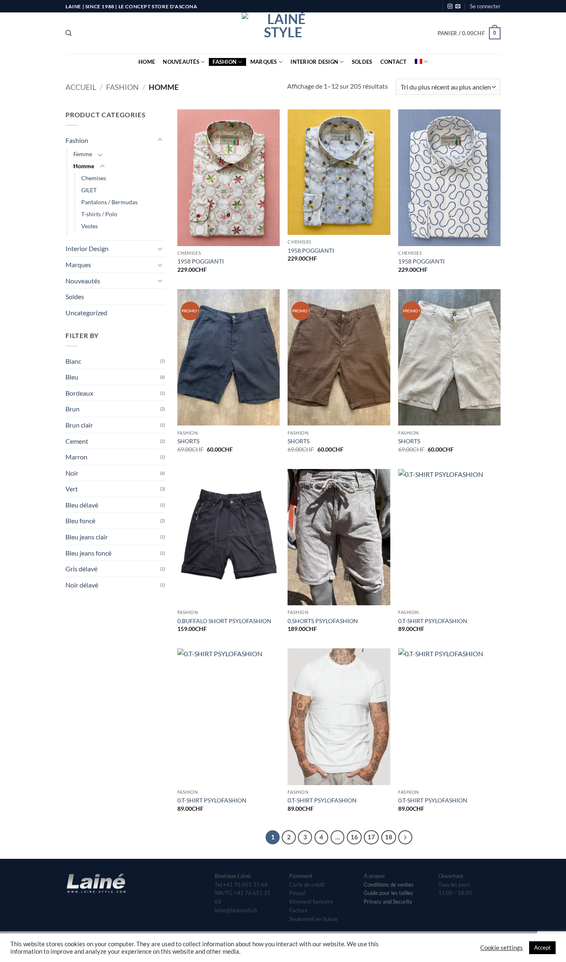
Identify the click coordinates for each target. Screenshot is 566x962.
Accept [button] (542, 947)
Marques (263, 61)
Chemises (93, 177)
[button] (485, 6)
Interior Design (314, 61)
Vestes (89, 226)
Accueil (80, 87)
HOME (146, 61)
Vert (71, 489)
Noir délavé (81, 585)
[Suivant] (405, 837)
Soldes (362, 61)
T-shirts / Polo (99, 214)
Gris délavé (81, 569)
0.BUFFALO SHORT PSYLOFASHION (224, 620)
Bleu (71, 377)
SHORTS (188, 441)
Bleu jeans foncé (88, 553)
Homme (83, 165)
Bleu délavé (81, 505)
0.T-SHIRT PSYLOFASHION (432, 620)
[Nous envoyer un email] (457, 7)
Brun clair (79, 425)
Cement (76, 441)
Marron (76, 457)
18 (388, 837)
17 (371, 837)
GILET (89, 189)
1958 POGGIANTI (200, 261)
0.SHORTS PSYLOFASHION (323, 620)
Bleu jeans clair (86, 537)
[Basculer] (160, 140)
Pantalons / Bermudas (109, 201)
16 (354, 837)
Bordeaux (79, 393)
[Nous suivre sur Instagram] (449, 7)
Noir (71, 473)
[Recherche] (68, 33)
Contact (393, 61)
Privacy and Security (388, 901)
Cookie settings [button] (501, 947)
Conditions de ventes (389, 884)
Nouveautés (181, 61)
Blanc (73, 361)
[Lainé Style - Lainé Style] (283, 33)
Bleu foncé (80, 521)
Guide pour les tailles (388, 892)
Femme (82, 153)
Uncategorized (86, 313)
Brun (72, 409)
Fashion (225, 61)
